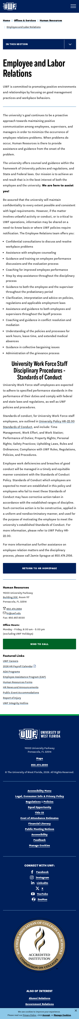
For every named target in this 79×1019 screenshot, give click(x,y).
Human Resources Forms (17, 682)
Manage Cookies (39, 845)
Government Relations (39, 1004)
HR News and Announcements (20, 687)
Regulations (33, 801)
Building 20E (10, 597)
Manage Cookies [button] (62, 1015)
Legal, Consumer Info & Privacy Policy (39, 796)
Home (6, 20)
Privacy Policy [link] (29, 1015)
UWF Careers (10, 661)
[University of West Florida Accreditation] (39, 945)
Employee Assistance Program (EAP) (24, 676)
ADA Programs (11, 671)
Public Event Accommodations (21, 692)
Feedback (39, 840)
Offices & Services (25, 20)
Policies (48, 801)
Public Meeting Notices (39, 829)
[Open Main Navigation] (73, 6)
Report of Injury (12, 697)
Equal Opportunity (39, 807)
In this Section (17, 44)
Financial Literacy (39, 823)
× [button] (75, 1010)
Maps (39, 758)
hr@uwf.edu (13, 613)
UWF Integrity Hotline (15, 703)
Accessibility (39, 834)
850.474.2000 (39, 764)
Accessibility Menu (39, 790)
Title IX (39, 812)
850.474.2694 (14, 608)
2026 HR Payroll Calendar (18, 666)
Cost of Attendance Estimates (39, 818)
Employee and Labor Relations (24, 27)
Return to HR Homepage (39, 568)
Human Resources (51, 20)
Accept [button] (46, 1015)
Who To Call (39, 644)
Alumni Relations (39, 998)
